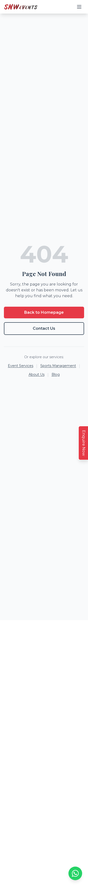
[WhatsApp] (75, 873)
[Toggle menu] (79, 7)
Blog (56, 374)
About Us (36, 374)
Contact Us (44, 328)
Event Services (20, 366)
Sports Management (58, 366)
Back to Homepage (44, 312)
